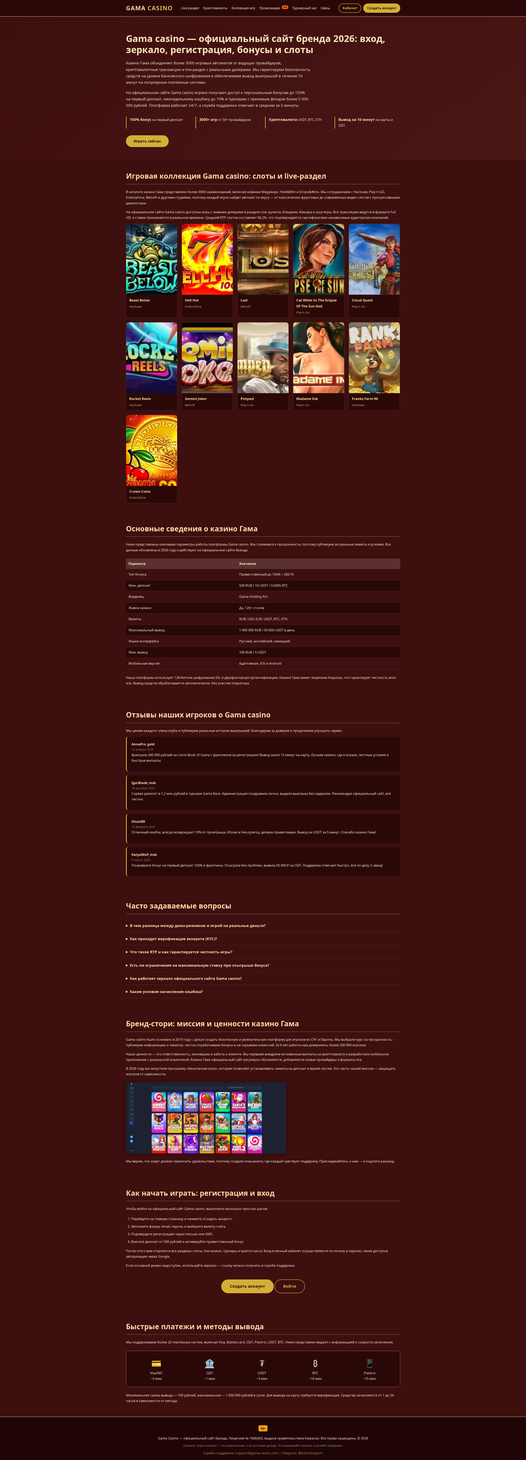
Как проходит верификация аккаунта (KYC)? (173, 938)
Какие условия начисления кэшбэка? (166, 991)
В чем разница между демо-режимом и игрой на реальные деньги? (198, 925)
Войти (289, 1286)
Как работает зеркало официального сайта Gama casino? (186, 978)
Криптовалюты (215, 8)
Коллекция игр (243, 8)
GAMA (149, 8)
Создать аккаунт (381, 8)
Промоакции (273, 8)
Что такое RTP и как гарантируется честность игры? (181, 951)
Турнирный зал (304, 8)
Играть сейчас (147, 141)
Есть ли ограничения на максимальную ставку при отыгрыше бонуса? (199, 965)
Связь (325, 8)
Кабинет (350, 8)
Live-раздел (190, 8)
